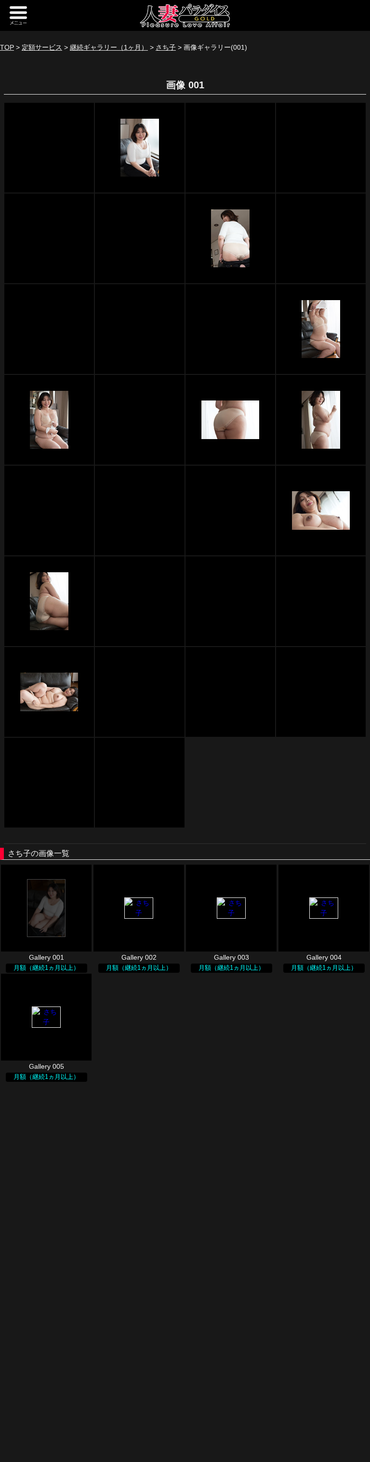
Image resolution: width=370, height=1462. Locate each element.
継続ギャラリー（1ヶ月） (109, 47)
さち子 (166, 47)
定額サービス (42, 47)
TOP (7, 47)
